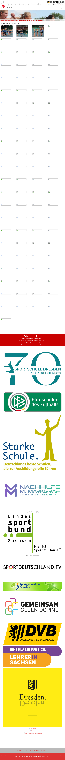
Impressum (36, 750)
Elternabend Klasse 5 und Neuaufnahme (32, 345)
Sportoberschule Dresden (7, 20)
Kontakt (26, 750)
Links (31, 750)
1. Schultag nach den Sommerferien (31, 338)
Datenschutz (44, 750)
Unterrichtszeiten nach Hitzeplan (32, 343)
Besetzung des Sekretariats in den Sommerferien (31, 340)
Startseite (19, 750)
